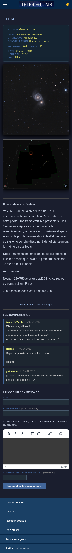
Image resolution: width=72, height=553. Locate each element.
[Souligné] (21, 433)
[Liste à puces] (32, 433)
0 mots (63, 466)
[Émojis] (61, 433)
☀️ (67, 4)
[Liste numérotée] (39, 433)
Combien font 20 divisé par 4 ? (29, 473)
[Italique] (15, 433)
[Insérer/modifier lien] (50, 433)
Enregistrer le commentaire (24, 485)
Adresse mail (20, 408)
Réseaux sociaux (16, 520)
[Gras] (9, 433)
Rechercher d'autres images (36, 304)
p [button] (5, 466)
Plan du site (13, 529)
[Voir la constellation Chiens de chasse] (66, 186)
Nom (5, 397)
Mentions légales (16, 539)
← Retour (8, 18)
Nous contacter (15, 502)
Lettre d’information (17, 548)
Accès (10, 511)
